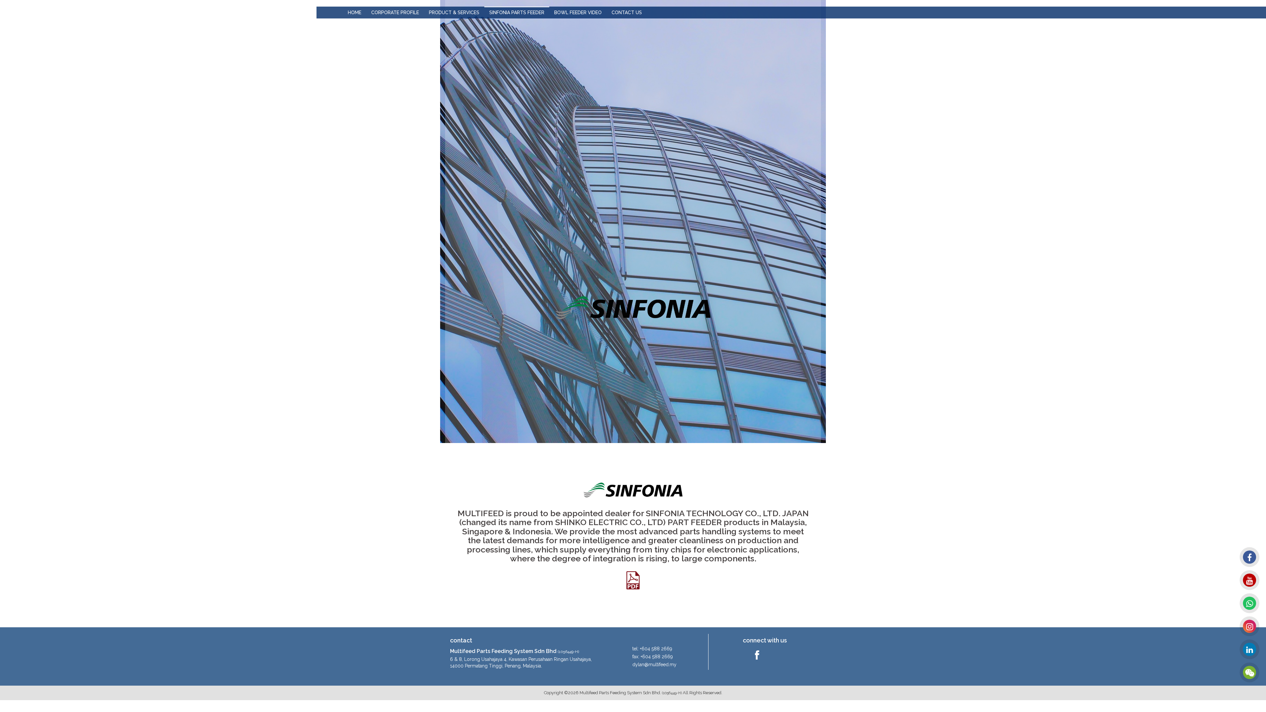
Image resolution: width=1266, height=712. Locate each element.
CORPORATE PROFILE (395, 12)
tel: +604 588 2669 (652, 648)
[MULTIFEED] (158, 12)
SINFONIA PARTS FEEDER (516, 12)
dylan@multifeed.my (654, 664)
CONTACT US (627, 12)
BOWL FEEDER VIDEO (578, 12)
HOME (354, 12)
